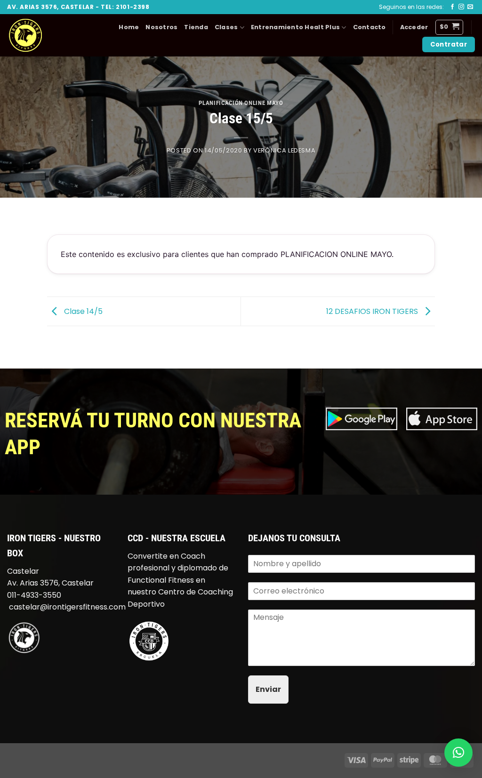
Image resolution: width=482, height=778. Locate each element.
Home (129, 27)
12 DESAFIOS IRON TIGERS (373, 310)
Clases (226, 27)
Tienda (196, 27)
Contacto (369, 27)
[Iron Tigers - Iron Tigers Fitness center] (49, 35)
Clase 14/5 (82, 310)
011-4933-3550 (34, 595)
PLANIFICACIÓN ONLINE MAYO (241, 102)
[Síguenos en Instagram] (461, 7)
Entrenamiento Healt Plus (295, 27)
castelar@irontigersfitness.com (67, 607)
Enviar (268, 689)
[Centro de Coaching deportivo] (149, 640)
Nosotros (161, 27)
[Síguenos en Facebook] (452, 7)
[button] (414, 27)
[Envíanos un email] (470, 7)
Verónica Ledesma (284, 150)
